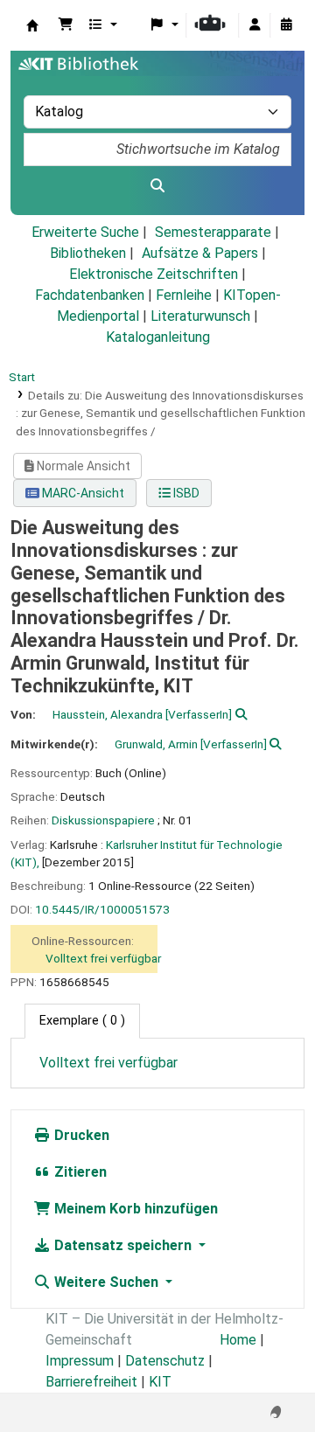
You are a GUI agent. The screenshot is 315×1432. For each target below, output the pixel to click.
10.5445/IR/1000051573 (102, 909)
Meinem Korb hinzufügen (134, 1208)
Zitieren (79, 1172)
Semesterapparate (213, 232)
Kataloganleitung (158, 337)
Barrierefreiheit (91, 1381)
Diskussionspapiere (103, 820)
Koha (32, 25)
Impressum (80, 1360)
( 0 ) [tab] (82, 1020)
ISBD (185, 493)
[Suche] (157, 186)
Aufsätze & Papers (200, 253)
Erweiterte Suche (85, 232)
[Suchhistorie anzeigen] (286, 25)
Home (238, 1339)
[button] (65, 25)
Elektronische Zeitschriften (153, 274)
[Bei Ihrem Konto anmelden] (255, 25)
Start (22, 377)
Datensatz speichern (123, 1245)
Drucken (80, 1135)
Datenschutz (165, 1360)
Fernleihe (184, 295)
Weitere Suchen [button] (106, 1282)
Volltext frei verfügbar (103, 958)
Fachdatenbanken (89, 295)
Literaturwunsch (200, 316)
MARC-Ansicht (81, 493)
